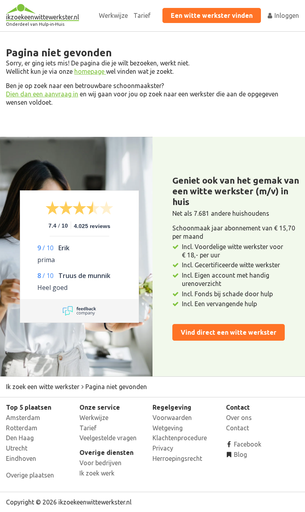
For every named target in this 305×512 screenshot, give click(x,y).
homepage (90, 71)
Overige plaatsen (30, 475)
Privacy (162, 448)
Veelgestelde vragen (108, 437)
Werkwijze (113, 15)
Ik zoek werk (96, 473)
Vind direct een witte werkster (228, 332)
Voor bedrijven (100, 462)
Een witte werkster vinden (212, 15)
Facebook (246, 444)
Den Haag (20, 437)
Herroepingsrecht (177, 458)
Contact (237, 427)
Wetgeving (167, 427)
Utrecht (16, 448)
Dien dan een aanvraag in (42, 94)
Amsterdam (23, 417)
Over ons (239, 417)
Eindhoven (21, 458)
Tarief (142, 15)
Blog (239, 454)
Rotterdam (21, 427)
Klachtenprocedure (179, 437)
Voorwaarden (172, 417)
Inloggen (286, 15)
